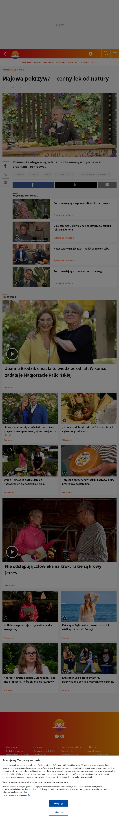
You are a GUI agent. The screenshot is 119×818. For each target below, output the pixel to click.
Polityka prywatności (81, 777)
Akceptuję (58, 803)
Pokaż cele (58, 812)
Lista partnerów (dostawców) (16, 795)
